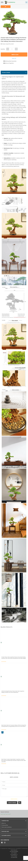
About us (3, 823)
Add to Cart (14, 54)
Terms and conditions (6, 827)
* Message (4, 788)
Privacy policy (4, 825)
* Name (3, 781)
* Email (3, 785)
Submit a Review (12, 802)
